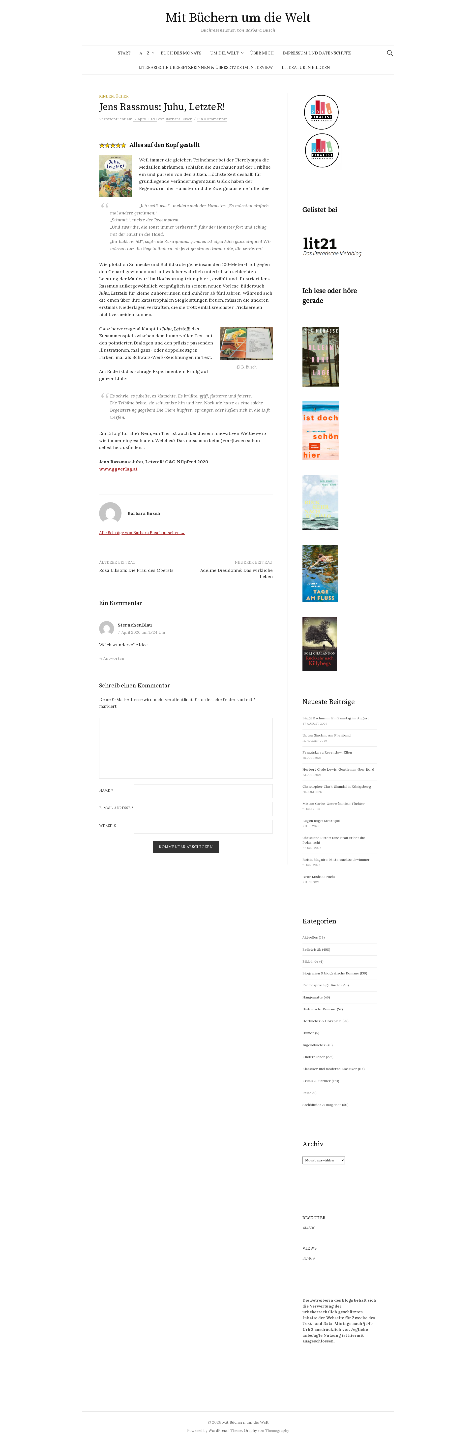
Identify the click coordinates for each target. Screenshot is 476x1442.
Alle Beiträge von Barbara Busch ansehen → (142, 532)
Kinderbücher (113, 96)
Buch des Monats (181, 53)
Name (106, 790)
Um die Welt (224, 53)
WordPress (218, 1430)
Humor (308, 1033)
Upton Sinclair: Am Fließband (326, 735)
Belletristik (311, 949)
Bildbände (310, 961)
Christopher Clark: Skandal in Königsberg (336, 786)
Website (107, 826)
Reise (306, 1093)
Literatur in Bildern (306, 67)
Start (124, 53)
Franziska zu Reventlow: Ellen (327, 752)
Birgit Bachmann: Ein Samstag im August (335, 718)
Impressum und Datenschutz (317, 53)
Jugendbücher (314, 1045)
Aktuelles (310, 937)
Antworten (113, 658)
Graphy (250, 1430)
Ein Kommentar (212, 118)
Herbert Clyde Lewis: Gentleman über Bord (338, 769)
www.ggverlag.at (118, 469)
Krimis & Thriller (316, 1081)
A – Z (144, 53)
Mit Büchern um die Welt (238, 17)
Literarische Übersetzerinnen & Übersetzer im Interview (206, 67)
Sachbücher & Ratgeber (321, 1104)
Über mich (262, 53)
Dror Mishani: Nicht (318, 876)
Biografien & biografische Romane (330, 973)
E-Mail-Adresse (116, 808)
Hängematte (312, 997)
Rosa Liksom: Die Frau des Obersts (136, 570)
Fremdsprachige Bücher (322, 985)
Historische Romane (319, 1009)
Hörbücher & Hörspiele (322, 1021)
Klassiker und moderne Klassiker (329, 1069)
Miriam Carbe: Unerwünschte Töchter (333, 803)
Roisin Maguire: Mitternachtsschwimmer (336, 859)
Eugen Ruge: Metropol (321, 820)
